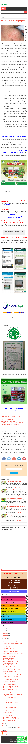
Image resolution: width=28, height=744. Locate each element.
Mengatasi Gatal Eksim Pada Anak (11, 673)
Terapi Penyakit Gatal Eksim (8, 614)
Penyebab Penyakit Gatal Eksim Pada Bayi (12, 709)
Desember (5, 633)
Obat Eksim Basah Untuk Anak (14, 498)
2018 (3, 631)
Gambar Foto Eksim (7, 712)
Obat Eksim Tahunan (8, 715)
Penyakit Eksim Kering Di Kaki (10, 689)
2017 (3, 723)
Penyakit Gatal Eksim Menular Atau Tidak (12, 643)
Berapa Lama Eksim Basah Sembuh (15, 490)
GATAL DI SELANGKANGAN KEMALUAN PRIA (11, 416)
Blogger (18, 727)
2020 (3, 628)
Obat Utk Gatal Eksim (8, 687)
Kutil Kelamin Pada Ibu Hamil (8, 616)
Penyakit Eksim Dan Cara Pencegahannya (11, 597)
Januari (5, 638)
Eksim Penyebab (10, 515)
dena (4, 733)
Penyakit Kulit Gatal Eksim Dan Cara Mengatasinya (14, 674)
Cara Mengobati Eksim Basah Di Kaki (15, 506)
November (5, 635)
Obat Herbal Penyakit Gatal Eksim (11, 702)
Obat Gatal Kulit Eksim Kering (10, 717)
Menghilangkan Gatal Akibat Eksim (11, 654)
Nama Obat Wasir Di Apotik (7, 599)
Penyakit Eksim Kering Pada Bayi (10, 661)
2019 (3, 630)
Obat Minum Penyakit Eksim (9, 678)
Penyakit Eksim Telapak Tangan (10, 663)
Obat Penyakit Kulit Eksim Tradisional (10, 605)
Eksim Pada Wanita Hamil (9, 645)
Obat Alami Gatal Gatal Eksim (10, 697)
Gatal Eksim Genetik (7, 691)
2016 (3, 725)
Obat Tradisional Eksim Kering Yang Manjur (13, 653)
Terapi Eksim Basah (7, 705)
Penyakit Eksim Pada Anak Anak (10, 722)
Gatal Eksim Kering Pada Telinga (10, 651)
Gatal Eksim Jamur (7, 713)
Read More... (18, 487)
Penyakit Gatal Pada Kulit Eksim (10, 676)
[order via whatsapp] (22, 742)
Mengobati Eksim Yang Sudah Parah (11, 671)
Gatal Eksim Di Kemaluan (9, 681)
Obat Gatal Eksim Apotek (7, 622)
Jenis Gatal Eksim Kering (8, 640)
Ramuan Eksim (6, 682)
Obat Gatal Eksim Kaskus (9, 664)
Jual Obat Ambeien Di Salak (8, 602)
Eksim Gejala (6, 700)
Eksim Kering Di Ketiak (8, 646)
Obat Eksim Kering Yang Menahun (11, 686)
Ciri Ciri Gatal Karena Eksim (9, 684)
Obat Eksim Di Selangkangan (9, 707)
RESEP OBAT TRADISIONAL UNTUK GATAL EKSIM (13, 418)
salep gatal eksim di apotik (7, 619)
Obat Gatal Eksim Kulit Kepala (8, 611)
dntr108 (5, 734)
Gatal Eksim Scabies (7, 699)
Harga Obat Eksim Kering (9, 656)
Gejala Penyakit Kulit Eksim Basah (11, 710)
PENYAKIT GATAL (4, 24)
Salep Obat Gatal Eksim (8, 658)
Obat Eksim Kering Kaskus (9, 666)
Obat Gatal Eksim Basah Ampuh (10, 679)
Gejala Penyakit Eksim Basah (13, 482)
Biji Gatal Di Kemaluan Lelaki (7, 419)
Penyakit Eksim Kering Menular (10, 720)
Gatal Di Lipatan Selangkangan (8, 421)
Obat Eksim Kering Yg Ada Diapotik (10, 608)
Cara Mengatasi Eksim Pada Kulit (10, 641)
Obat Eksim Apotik (7, 704)
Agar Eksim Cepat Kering (9, 648)
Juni (4, 636)
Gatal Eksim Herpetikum (8, 668)
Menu (4, 8)
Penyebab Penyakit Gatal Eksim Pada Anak (13, 669)
